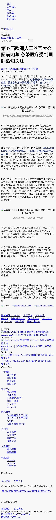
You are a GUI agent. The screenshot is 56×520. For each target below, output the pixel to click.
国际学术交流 (31, 68)
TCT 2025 (47, 318)
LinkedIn (11, 460)
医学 (19, 37)
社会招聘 (11, 449)
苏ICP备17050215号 (41, 491)
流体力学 (11, 395)
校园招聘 (11, 452)
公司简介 (11, 375)
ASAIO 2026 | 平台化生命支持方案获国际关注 (24, 335)
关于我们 (11, 6)
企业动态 (11, 432)
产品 (9, 9)
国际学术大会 (8, 68)
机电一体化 (12, 401)
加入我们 (11, 15)
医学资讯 (11, 441)
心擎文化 (11, 384)
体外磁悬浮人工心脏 (17, 415)
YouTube (11, 463)
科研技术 (11, 438)
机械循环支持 (18, 318)
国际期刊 (19, 68)
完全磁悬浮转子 (15, 398)
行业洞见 (11, 435)
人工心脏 (11, 407)
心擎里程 (11, 378)
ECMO (10, 421)
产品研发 (5, 412)
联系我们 (11, 18)
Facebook (11, 465)
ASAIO (16, 315)
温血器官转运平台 (16, 424)
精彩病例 (19, 321)
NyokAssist (6, 321)
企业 (3, 37)
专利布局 (11, 392)
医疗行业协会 (33, 321)
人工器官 (27, 315)
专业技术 (5, 389)
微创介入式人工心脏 (17, 418)
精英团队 (11, 381)
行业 (8, 37)
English (9, 29)
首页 (9, 3)
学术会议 (40, 315)
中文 (3, 29)
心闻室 (10, 12)
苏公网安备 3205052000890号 (16, 491)
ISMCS (4, 318)
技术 (13, 37)
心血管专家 (33, 318)
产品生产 (11, 404)
